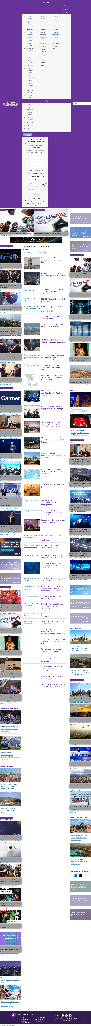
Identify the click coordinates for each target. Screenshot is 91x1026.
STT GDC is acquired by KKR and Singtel (53, 300)
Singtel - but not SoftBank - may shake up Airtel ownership (52, 606)
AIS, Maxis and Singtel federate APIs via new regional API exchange (50, 424)
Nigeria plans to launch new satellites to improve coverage (9, 786)
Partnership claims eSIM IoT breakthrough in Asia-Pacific (53, 274)
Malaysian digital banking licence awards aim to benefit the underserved (52, 588)
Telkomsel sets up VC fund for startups (52, 615)
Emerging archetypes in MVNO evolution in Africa (80, 277)
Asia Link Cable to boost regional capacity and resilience (51, 565)
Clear (44, 252)
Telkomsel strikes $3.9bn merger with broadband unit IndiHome (53, 538)
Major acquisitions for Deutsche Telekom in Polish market (79, 838)
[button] (29, 6)
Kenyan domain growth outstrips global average (80, 702)
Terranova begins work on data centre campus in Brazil (10, 980)
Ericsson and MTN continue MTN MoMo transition (9, 810)
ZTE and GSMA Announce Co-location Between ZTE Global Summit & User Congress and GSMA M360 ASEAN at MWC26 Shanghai (10, 508)
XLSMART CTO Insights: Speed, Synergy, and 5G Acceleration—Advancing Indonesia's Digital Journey (10, 337)
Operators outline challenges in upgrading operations (53, 521)
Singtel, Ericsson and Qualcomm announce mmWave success (50, 548)
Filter (39, 252)
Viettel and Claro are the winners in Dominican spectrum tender (10, 1004)
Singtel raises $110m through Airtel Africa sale (53, 597)
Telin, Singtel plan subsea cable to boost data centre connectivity (51, 471)
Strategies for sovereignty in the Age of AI (78, 341)
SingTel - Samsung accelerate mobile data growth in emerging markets (53, 631)
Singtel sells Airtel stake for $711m (52, 486)
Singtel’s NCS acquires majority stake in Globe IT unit (52, 367)
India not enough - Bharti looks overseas (51, 318)
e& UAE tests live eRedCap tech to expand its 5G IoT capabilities (80, 433)
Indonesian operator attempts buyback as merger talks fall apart (53, 641)
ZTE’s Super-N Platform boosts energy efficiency (10, 268)
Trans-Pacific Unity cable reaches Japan (51, 677)
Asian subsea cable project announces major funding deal (52, 260)
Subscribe (37, 194)
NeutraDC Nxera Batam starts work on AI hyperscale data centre (53, 455)
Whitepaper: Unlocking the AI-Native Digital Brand (10, 862)
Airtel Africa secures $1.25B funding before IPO (52, 623)
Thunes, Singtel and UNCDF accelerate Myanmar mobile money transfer (53, 309)
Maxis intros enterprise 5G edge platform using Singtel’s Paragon (53, 409)
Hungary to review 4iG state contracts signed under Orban (79, 862)
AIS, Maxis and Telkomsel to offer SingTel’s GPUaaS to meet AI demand (52, 393)
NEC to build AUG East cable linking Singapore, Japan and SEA (53, 342)
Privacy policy (37, 191)
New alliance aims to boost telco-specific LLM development (52, 502)
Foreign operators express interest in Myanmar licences (53, 650)
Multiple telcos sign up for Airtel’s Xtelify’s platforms (52, 325)
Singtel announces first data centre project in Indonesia (52, 556)
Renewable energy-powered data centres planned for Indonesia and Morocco (52, 358)
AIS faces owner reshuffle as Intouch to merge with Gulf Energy (53, 440)
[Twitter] (80, 875)
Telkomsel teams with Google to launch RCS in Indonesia (51, 512)
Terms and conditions (39, 189)
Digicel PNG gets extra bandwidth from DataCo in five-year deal (80, 672)
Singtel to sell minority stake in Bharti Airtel (53, 580)
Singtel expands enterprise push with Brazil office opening (52, 291)
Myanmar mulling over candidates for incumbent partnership (51, 659)
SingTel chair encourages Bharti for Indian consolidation (51, 669)
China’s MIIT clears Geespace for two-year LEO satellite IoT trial (79, 648)
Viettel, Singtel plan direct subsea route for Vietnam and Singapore (52, 377)
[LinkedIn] (75, 875)
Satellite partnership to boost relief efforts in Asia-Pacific (53, 685)
